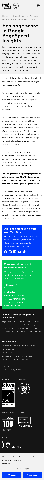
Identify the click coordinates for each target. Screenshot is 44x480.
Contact (9, 284)
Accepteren (32, 475)
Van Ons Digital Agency (11, 5)
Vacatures (7, 352)
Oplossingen (18, 15)
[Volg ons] (5, 252)
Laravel (5, 334)
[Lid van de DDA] (25, 427)
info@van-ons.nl (14, 302)
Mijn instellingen (22, 468)
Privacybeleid (8, 348)
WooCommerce (34, 331)
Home (5, 15)
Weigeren (12, 475)
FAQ (4, 362)
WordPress (21, 331)
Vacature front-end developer (17, 355)
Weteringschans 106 (14, 295)
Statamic (14, 334)
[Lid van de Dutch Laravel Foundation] (12, 448)
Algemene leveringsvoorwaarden (18, 345)
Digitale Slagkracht (12, 369)
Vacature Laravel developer (16, 359)
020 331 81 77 (13, 305)
